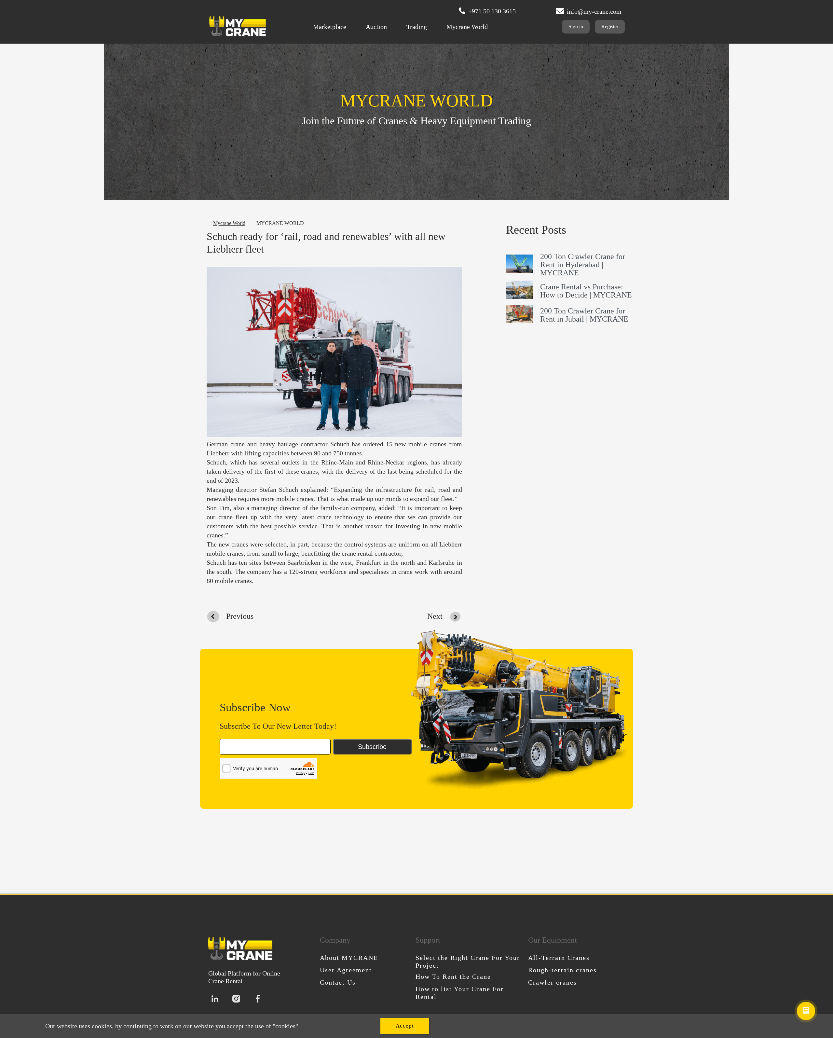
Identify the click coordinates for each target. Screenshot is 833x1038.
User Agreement (346, 970)
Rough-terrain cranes (562, 970)
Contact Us (338, 982)
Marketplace (329, 26)
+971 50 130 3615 (492, 11)
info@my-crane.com (594, 11)
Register (609, 26)
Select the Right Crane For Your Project (468, 961)
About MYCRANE (349, 957)
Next (435, 616)
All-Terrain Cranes (559, 957)
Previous (239, 616)
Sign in (575, 26)
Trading (416, 26)
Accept (405, 1026)
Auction (376, 26)
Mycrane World (467, 26)
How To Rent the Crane (453, 976)
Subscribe (372, 746)
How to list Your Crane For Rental (460, 992)
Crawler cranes (552, 982)
